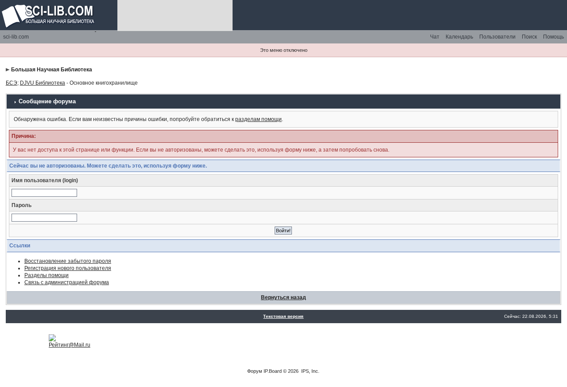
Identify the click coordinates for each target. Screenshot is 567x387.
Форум (254, 371)
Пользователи (497, 37)
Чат (434, 37)
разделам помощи (258, 119)
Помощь (553, 37)
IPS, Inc (309, 371)
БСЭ (11, 83)
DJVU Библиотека (42, 83)
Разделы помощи (46, 275)
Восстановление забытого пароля (67, 261)
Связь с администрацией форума (66, 282)
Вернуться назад (283, 297)
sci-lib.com (16, 37)
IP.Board (273, 371)
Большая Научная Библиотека (51, 69)
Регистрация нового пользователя (67, 268)
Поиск (529, 37)
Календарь (459, 37)
